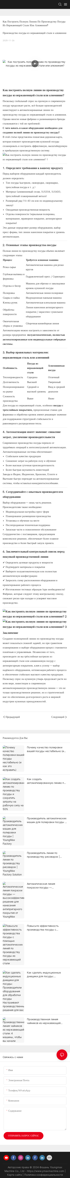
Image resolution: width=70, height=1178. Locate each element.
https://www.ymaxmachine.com (46, 1170)
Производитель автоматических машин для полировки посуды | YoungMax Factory (47, 820)
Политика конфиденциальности (43, 1174)
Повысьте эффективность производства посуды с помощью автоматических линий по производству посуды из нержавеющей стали (46, 927)
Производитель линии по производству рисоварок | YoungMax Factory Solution (43, 854)
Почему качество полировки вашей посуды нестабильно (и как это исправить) (45, 749)
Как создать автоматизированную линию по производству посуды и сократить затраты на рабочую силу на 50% (46, 781)
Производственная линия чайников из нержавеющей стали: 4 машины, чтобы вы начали (44, 1021)
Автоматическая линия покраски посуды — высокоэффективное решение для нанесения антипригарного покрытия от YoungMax (46, 885)
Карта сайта (15, 1174)
